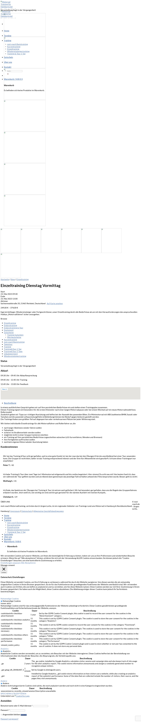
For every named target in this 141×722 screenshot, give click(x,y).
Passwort (5, 710)
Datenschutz (26, 511)
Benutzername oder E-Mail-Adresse (17, 705)
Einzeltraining (13, 49)
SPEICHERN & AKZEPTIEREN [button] (13, 693)
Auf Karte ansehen (55, 303)
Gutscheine (9, 332)
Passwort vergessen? (9, 719)
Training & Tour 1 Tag (16, 53)
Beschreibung (10, 403)
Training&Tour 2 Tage (13, 351)
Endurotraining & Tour (13, 328)
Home (6, 31)
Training (7, 40)
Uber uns (8, 62)
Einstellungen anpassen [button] (11, 563)
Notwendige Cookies (12, 601)
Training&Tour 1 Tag (12, 349)
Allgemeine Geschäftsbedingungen (49, 511)
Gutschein (8, 57)
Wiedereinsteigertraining (18, 51)
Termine (7, 35)
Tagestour (8, 344)
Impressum (15, 511)
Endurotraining (10, 325)
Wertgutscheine (14, 337)
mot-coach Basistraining (17, 44)
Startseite (5, 279)
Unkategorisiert (11, 354)
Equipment (8, 330)
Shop (13, 279)
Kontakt (7, 67)
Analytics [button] (4, 649)
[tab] (72, 403)
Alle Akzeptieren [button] (28, 563)
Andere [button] (4, 681)
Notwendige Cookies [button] (10, 598)
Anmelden (23, 714)
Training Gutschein (15, 335)
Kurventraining (13, 46)
